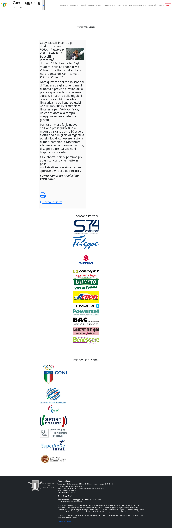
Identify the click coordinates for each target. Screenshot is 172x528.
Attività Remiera (109, 5)
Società (83, 5)
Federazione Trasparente (137, 5)
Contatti (161, 5)
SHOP (168, 5)
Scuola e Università (94, 5)
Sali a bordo (74, 5)
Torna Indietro (52, 202)
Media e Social (122, 5)
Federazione (63, 5)
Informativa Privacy (64, 521)
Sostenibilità (152, 5)
